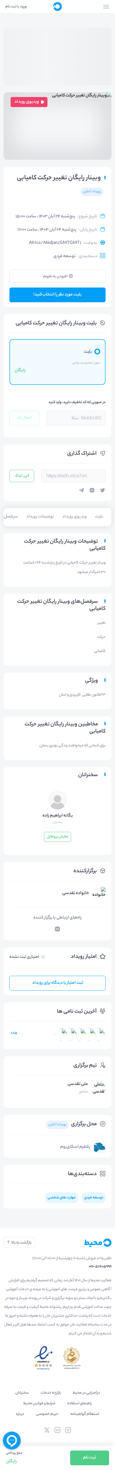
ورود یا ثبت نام (16, 7)
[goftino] (12, 1440)
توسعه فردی (64, 256)
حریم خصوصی (47, 1414)
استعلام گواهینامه (84, 1414)
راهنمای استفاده (79, 1403)
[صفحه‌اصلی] (57, 6)
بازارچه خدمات (51, 1393)
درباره (20, 1414)
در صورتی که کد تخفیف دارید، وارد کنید (77, 402)
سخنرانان (22, 1393)
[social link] (68, 1430)
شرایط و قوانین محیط (39, 1403)
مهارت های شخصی (61, 1198)
